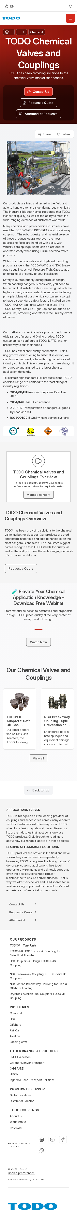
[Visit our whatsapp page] (41, 1150)
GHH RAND (17, 1068)
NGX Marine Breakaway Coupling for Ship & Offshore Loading (38, 986)
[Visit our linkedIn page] (41, 1139)
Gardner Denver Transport (27, 1062)
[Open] (70, 18)
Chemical (16, 1013)
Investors (16, 1127)
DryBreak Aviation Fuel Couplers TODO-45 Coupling (38, 996)
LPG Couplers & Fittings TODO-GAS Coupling (33, 963)
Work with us (18, 1121)
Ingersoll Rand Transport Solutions (32, 1080)
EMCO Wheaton (20, 1057)
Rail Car (15, 1030)
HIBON (14, 1074)
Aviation (15, 1036)
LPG (12, 1019)
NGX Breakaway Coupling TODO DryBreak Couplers (38, 976)
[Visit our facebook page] (63, 1139)
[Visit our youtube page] (52, 1139)
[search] (70, 6)
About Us (16, 1116)
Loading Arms (18, 1041)
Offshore (15, 1024)
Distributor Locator (22, 1101)
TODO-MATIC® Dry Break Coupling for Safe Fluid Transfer (35, 953)
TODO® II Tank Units (23, 945)
